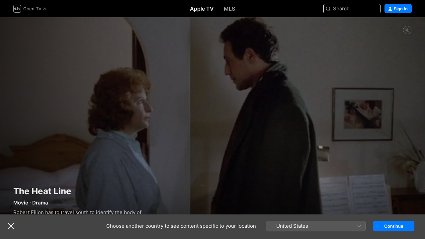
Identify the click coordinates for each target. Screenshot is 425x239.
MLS (229, 8)
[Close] (11, 226)
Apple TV (202, 8)
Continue (393, 226)
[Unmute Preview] (407, 30)
